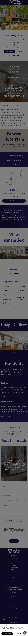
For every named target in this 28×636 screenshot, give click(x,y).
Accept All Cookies (7, 633)
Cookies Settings (20, 633)
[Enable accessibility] (25, 633)
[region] (14, 630)
